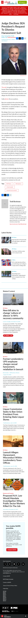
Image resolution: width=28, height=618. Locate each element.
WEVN (4, 597)
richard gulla (9, 187)
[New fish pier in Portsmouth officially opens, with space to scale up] (6, 240)
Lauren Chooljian (7, 321)
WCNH (4, 591)
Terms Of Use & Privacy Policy (10, 585)
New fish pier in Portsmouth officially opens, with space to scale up (19, 241)
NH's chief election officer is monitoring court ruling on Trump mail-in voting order (19, 263)
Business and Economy (8, 493)
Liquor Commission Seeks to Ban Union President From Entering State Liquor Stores (13, 414)
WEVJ (4, 596)
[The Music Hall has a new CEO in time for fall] (6, 251)
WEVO (4, 598)
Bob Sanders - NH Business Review (11, 372)
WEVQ (4, 599)
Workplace (18, 183)
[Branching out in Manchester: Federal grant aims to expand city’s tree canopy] (6, 274)
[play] (2, 616)
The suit (3, 87)
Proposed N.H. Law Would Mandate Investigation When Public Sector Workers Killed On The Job (14, 501)
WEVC (4, 592)
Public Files (5, 588)
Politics (13, 260)
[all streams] (26, 616)
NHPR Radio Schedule (8, 579)
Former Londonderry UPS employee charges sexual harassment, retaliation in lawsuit (13, 364)
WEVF (4, 593)
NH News (8, 183)
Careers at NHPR (7, 582)
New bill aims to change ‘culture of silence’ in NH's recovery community (13, 314)
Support (23, 2)
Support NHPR (12, 549)
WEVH (4, 594)
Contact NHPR (6, 576)
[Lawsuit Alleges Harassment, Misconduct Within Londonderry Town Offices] (13, 441)
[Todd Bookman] (4, 203)
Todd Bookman (11, 37)
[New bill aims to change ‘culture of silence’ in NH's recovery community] (13, 299)
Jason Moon (6, 509)
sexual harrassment (11, 190)
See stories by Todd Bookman (18, 224)
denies (7, 99)
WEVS (4, 600)
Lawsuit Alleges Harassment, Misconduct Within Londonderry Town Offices (12, 457)
